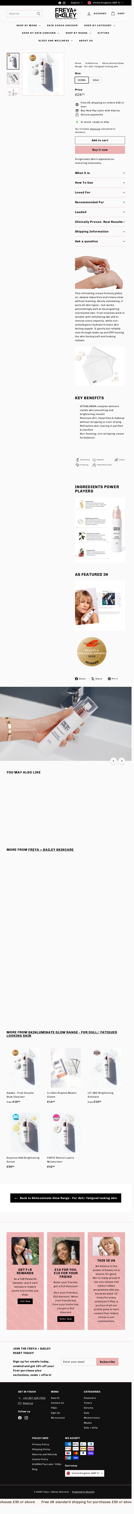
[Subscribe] (113, 767)
